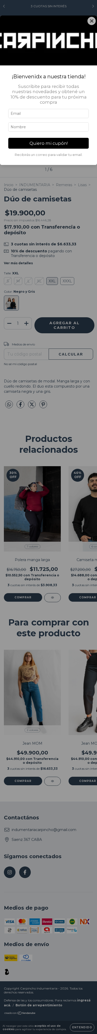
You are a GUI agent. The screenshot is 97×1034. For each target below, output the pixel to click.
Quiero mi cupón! (48, 143)
